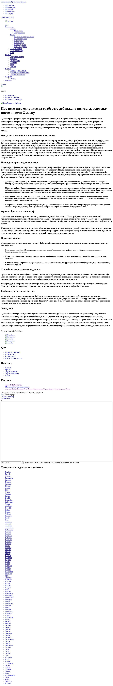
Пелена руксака (20, 45)
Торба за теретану (16, 51)
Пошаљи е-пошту (7, 397)
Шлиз (12, 53)
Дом (6, 25)
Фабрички (13, 59)
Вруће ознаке (10, 95)
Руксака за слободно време (24, 37)
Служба (8, 69)
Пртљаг (13, 29)
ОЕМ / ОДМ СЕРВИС (18, 71)
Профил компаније (17, 57)
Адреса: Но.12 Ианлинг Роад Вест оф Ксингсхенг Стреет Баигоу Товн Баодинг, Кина (37, 389)
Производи (9, 27)
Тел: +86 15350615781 (13, 385)
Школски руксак (20, 47)
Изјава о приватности (13, 358)
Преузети (8, 77)
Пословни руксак (20, 39)
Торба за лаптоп (16, 49)
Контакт (8, 81)
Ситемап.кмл (10, 356)
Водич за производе (12, 352)
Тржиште (13, 63)
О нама (8, 55)
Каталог (13, 79)
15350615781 (6, 399)
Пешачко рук (19, 43)
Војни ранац (19, 41)
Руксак (12, 35)
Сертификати (15, 61)
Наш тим (13, 67)
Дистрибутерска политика (19, 73)
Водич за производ (12, 97)
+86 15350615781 (7, 17)
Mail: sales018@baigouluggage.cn (17, 387)
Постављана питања (17, 75)
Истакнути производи (13, 99)
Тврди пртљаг (19, 33)
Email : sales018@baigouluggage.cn (13, 2)
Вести (12, 65)
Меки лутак (18, 31)
